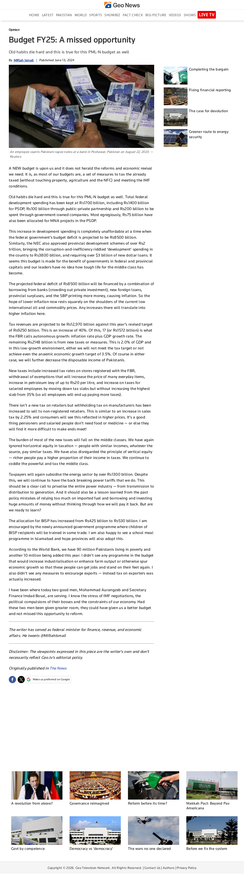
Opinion (14, 29)
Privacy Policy (186, 868)
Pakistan (64, 15)
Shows (190, 15)
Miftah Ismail (24, 60)
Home (34, 15)
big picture (155, 15)
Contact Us (152, 868)
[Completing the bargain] (176, 76)
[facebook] (12, 679)
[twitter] (21, 679)
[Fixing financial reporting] (176, 96)
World (81, 15)
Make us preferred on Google (51, 679)
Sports (95, 15)
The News (58, 668)
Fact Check (133, 15)
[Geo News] (122, 5)
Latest (48, 15)
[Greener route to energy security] (176, 138)
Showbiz (112, 15)
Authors (168, 868)
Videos (175, 15)
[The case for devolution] (176, 117)
